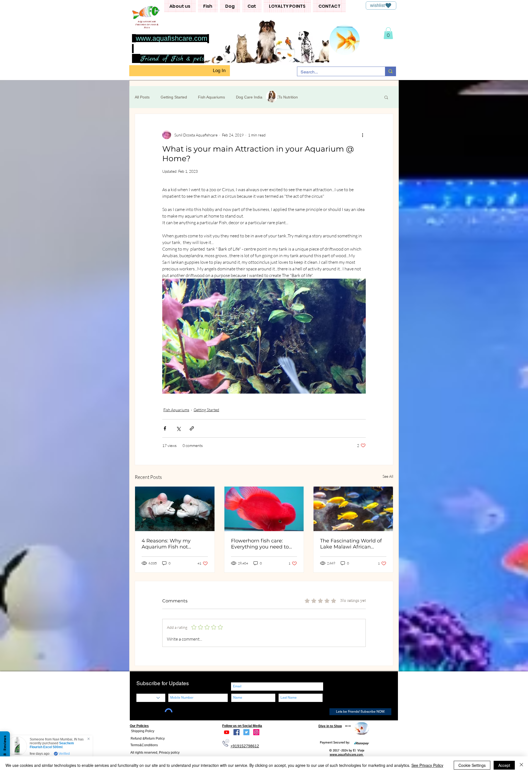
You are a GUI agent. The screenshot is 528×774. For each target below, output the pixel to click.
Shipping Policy (142, 731)
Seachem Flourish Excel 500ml (53, 745)
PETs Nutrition (285, 97)
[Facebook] (236, 732)
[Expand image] (264, 336)
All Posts (142, 97)
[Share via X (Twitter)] (178, 428)
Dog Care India (249, 97)
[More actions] (362, 134)
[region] (361, 728)
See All (388, 476)
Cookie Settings (472, 765)
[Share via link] (191, 428)
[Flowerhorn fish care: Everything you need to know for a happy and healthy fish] (264, 509)
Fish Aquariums (211, 97)
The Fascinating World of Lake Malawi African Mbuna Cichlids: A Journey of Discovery (353, 544)
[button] (180, 6)
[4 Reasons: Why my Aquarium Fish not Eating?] (175, 509)
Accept (504, 765)
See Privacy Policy (427, 765)
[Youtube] (227, 732)
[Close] (521, 765)
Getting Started (174, 97)
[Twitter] (246, 732)
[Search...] (390, 71)
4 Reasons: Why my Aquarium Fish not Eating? (166, 544)
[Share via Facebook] (164, 428)
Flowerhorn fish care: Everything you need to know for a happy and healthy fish (260, 544)
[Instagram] (256, 732)
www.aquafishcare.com (171, 38)
